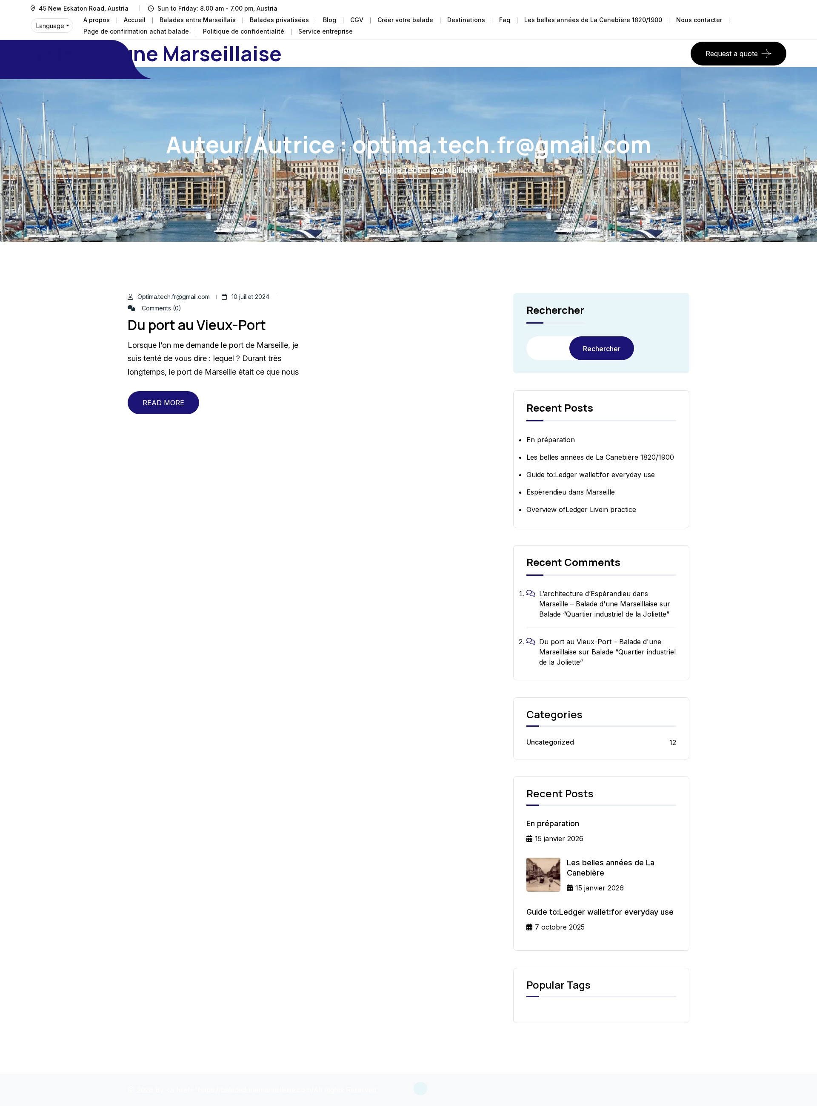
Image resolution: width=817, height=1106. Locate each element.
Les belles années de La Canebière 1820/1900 (593, 19)
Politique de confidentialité (243, 31)
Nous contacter (699, 19)
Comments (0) (160, 308)
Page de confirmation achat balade (136, 31)
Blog (329, 19)
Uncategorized (550, 742)
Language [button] (50, 25)
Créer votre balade (405, 19)
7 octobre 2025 (560, 927)
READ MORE (163, 402)
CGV (356, 19)
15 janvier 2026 (559, 838)
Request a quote (732, 53)
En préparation (550, 439)
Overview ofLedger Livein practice (581, 509)
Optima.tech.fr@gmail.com (173, 296)
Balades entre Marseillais (198, 19)
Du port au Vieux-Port (197, 325)
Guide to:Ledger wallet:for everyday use (590, 474)
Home (349, 170)
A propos (96, 19)
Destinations (466, 19)
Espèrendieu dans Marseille (570, 492)
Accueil (135, 19)
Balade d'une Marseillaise (156, 53)
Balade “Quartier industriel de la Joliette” (604, 614)
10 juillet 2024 (250, 296)
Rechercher (555, 311)
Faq (504, 19)
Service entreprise (325, 31)
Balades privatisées (279, 19)
